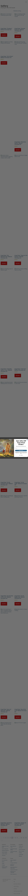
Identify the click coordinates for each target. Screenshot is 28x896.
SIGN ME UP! (21, 450)
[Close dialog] (27, 439)
